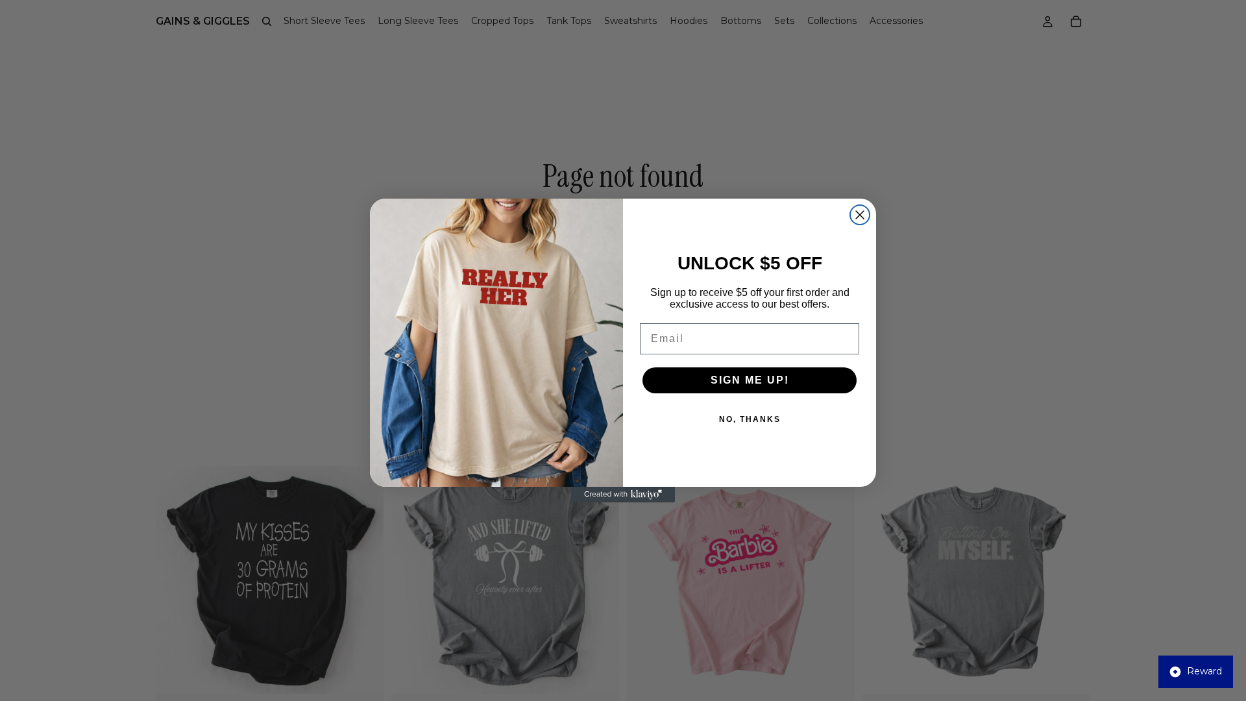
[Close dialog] (860, 215)
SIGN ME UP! (750, 380)
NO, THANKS (750, 419)
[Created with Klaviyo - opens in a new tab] (623, 494)
